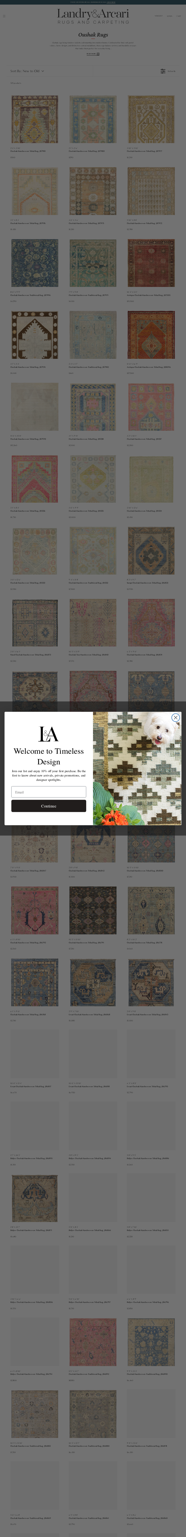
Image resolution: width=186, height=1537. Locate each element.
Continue (48, 806)
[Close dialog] (176, 718)
